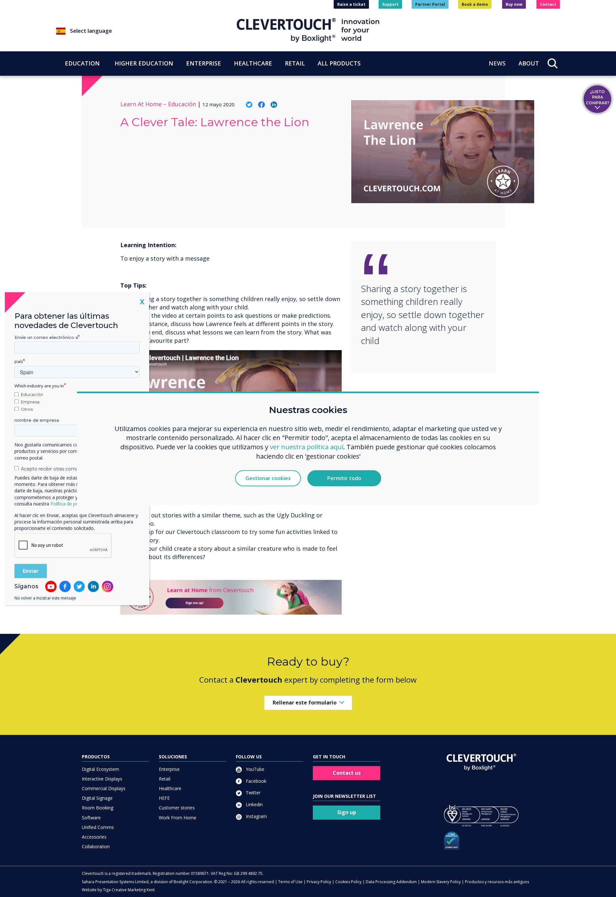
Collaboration (96, 846)
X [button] (142, 301)
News (497, 63)
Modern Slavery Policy (441, 881)
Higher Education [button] (144, 63)
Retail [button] (295, 63)
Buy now (514, 4)
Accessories (94, 837)
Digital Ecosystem (100, 769)
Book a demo (475, 4)
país (18, 361)
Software (91, 818)
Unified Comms (98, 827)
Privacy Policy (319, 881)
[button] (146, 31)
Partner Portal (430, 4)
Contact (548, 4)
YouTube (254, 769)
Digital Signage (97, 798)
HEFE (164, 798)
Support (390, 4)
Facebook (255, 781)
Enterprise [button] (203, 63)
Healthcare (170, 788)
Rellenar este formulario (305, 702)
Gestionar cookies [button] (268, 478)
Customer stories (177, 808)
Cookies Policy (348, 881)
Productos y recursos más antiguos (497, 881)
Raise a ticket (351, 4)
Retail (164, 779)
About (528, 63)
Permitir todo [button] (344, 478)
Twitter (252, 792)
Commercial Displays (103, 788)
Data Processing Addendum (391, 881)
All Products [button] (339, 63)
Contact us (347, 772)
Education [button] (82, 63)
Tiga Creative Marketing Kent (129, 890)
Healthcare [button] (253, 63)
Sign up (346, 812)
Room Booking (97, 808)
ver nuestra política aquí (306, 447)
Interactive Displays (102, 779)
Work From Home (177, 818)
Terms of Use (290, 881)
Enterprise (169, 769)
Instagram (255, 816)
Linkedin (253, 804)
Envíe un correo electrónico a (46, 337)
